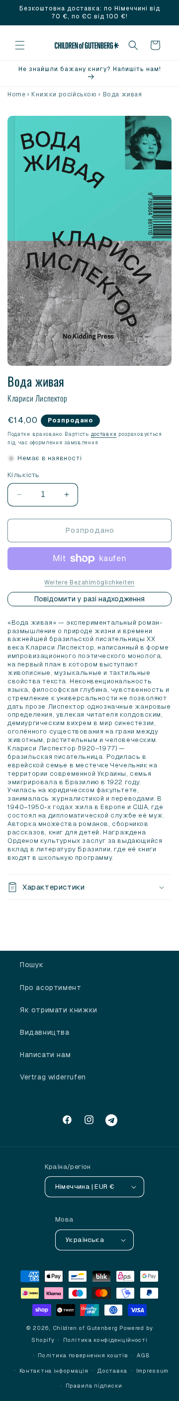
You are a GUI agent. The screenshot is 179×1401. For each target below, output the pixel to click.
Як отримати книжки (58, 1010)
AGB (143, 1355)
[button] (20, 45)
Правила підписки (94, 1386)
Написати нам (45, 1055)
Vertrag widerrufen (53, 1077)
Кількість (23, 475)
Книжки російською (63, 94)
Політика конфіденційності (105, 1340)
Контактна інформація (54, 1371)
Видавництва (45, 1032)
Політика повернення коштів (83, 1355)
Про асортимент (50, 987)
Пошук (32, 965)
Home (16, 94)
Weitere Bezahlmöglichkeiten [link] (89, 582)
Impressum (152, 1371)
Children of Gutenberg (85, 1328)
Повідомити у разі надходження (89, 599)
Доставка (112, 1371)
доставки (104, 434)
